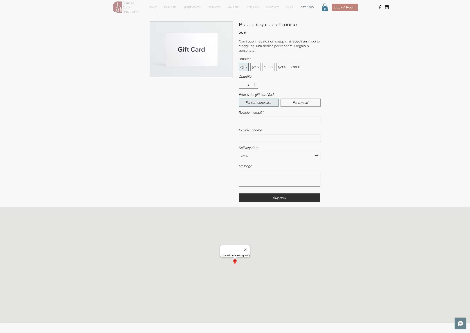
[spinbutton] (248, 84)
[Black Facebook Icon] (380, 7)
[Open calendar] (316, 156)
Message (245, 166)
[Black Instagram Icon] (387, 7)
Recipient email (251, 112)
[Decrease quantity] (242, 84)
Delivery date (248, 148)
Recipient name (250, 130)
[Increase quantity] (254, 84)
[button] (325, 7)
